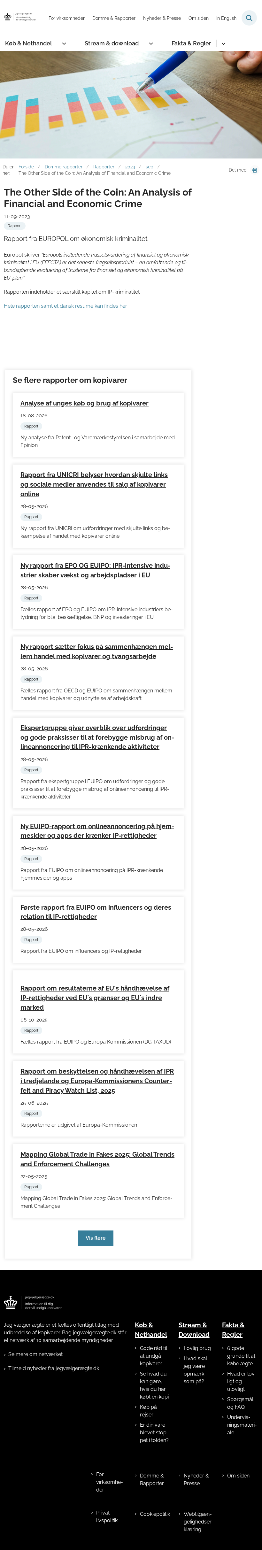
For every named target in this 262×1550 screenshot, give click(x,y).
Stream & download (112, 43)
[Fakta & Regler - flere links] (222, 43)
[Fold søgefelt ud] (249, 18)
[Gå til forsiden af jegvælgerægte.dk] (18, 18)
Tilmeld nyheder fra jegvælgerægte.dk (53, 1368)
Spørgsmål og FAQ (240, 1403)
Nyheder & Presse (196, 1479)
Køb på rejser (148, 1411)
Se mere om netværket (35, 1354)
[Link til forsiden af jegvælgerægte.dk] (33, 1303)
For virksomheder (109, 1482)
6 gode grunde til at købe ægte (241, 1356)
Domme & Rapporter (152, 1479)
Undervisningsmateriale (242, 1425)
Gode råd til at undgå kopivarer (153, 1356)
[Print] (254, 170)
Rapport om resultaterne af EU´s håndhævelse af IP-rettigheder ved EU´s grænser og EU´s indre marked (94, 997)
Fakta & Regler (191, 43)
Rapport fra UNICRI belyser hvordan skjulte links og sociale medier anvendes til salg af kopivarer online (94, 484)
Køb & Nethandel (28, 43)
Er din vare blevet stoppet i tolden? (154, 1432)
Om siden (238, 1476)
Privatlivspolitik (107, 1516)
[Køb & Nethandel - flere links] (63, 43)
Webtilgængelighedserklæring (199, 1521)
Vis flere (96, 1238)
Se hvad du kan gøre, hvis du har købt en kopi (154, 1385)
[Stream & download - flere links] (150, 43)
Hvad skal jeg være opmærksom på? (195, 1369)
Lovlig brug (197, 1348)
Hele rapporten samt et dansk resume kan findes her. (65, 306)
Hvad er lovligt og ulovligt (242, 1381)
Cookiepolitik (155, 1514)
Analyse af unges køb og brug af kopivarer (84, 403)
